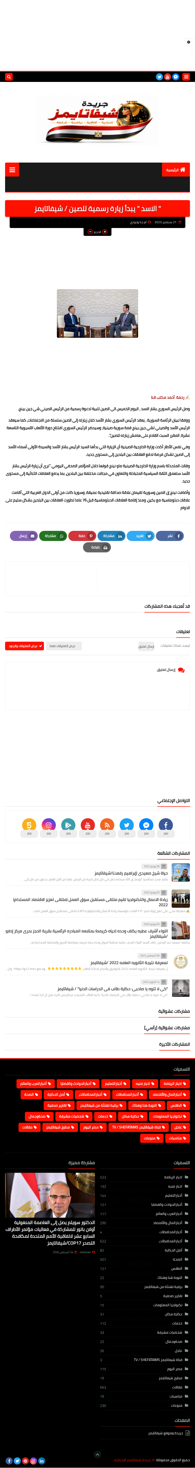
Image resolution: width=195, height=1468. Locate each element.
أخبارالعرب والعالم (33, 1083)
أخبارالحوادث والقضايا (75, 1083)
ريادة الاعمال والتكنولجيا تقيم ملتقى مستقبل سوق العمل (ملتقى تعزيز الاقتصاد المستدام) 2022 (90, 902)
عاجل (178, 1127)
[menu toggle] (186, 77)
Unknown (85, 1252)
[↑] (97, 1454)
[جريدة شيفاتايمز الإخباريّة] (97, 118)
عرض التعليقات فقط (62, 646)
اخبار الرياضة (173, 1083)
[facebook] (9, 1460)
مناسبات (175, 1138)
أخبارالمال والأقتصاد (167, 1094)
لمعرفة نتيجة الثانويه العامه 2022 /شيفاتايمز (129, 962)
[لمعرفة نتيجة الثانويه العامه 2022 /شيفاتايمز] (181, 962)
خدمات (103, 1116)
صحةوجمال (37, 1116)
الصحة (29, 1094)
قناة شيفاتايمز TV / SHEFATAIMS (136, 1127)
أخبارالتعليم (113, 1083)
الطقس (176, 1105)
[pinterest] (25, 1460)
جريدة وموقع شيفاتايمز (165, 1433)
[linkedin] (41, 1460)
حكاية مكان (130, 1116)
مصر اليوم (91, 1127)
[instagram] (33, 1460)
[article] (54, 579)
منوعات (149, 1138)
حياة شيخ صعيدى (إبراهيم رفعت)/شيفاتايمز (131, 873)
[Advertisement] (97, 35)
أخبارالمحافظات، (90, 1094)
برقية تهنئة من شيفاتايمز (99, 1105)
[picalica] (49, 1460)
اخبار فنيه (143, 1083)
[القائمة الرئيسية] (12, 170)
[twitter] (159, 76)
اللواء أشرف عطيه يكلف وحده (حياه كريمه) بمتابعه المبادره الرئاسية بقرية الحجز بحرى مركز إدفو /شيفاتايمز (87, 933)
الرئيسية (172, 170)
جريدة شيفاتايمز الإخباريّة (132, 1460)
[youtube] (167, 76)
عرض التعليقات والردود (23, 646)
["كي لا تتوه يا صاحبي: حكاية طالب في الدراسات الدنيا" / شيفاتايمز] (181, 988)
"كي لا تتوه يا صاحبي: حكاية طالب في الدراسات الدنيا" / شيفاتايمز (112, 988)
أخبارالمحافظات (127, 1094)
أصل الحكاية (56, 1094)
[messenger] (175, 76)
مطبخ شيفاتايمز (58, 1127)
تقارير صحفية (57, 1105)
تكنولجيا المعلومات (167, 1116)
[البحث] (9, 77)
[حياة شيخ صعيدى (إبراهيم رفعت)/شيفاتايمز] (181, 872)
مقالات (27, 1127)
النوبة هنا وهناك (144, 1105)
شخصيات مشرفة (71, 1116)
